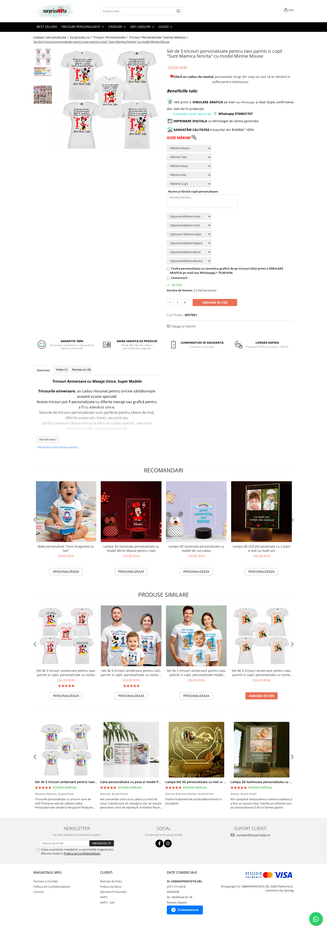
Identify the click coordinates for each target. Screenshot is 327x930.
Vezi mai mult (48, 439)
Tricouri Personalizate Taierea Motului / (159, 37)
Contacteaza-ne (188, 910)
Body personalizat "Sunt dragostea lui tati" (66, 548)
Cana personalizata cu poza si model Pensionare (137, 782)
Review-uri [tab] (81, 370)
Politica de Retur (111, 887)
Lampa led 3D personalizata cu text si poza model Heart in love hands (218, 782)
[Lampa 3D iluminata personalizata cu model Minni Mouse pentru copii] (131, 511)
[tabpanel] (107, 100)
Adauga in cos (215, 302)
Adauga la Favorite (183, 326)
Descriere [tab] (43, 370)
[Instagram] (168, 843)
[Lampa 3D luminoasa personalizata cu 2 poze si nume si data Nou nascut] (261, 750)
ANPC (104, 897)
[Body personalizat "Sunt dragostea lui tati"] (66, 511)
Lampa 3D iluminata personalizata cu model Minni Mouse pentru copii (131, 548)
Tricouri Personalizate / (110, 37)
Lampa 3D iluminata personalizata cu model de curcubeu (196, 548)
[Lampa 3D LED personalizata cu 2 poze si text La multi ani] (261, 511)
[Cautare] (178, 11)
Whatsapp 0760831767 (235, 114)
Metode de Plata (111, 881)
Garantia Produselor (113, 892)
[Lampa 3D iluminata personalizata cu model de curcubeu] (196, 511)
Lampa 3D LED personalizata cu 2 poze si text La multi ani (261, 548)
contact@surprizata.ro (253, 835)
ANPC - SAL (107, 902)
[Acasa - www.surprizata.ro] (55, 11)
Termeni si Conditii (45, 881)
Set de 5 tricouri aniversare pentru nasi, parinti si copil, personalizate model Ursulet (196, 672)
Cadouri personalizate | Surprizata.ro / (62, 37)
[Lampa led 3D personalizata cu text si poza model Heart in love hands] (196, 750)
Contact (38, 892)
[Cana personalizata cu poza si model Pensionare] (131, 750)
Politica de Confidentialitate (82, 853)
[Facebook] (159, 843)
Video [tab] (62, 370)
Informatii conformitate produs (57, 447)
